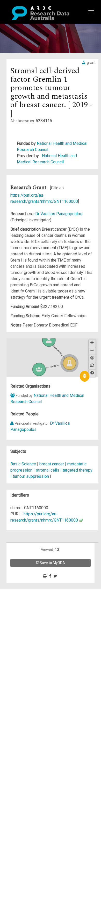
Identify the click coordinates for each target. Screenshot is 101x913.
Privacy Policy (29, 644)
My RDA (23, 598)
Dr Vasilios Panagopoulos (58, 213)
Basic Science (23, 464)
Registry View (28, 629)
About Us (24, 592)
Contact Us (26, 604)
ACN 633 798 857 (16, 660)
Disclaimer (25, 610)
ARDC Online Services (36, 623)
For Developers (30, 617)
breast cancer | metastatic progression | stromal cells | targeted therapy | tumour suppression (51, 470)
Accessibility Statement (37, 651)
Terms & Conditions (34, 638)
